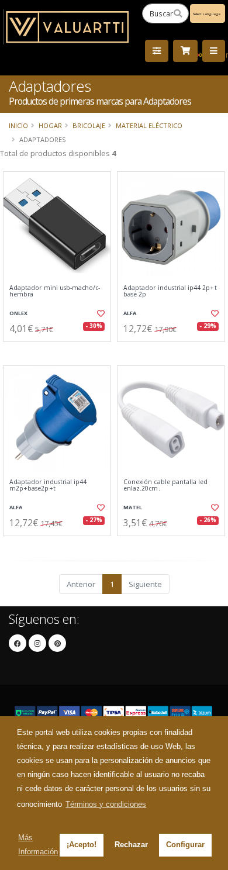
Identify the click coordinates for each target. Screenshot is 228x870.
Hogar (50, 125)
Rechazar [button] (131, 844)
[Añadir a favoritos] (100, 313)
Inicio (18, 125)
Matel (132, 507)
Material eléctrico (149, 125)
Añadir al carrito (60, 351)
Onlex (18, 313)
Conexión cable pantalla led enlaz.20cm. (165, 485)
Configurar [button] (185, 844)
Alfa (129, 313)
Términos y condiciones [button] (105, 804)
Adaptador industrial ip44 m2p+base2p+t (48, 485)
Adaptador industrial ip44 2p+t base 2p (170, 291)
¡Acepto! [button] (81, 844)
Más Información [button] (38, 844)
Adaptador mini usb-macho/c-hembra (54, 291)
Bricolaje (88, 125)
